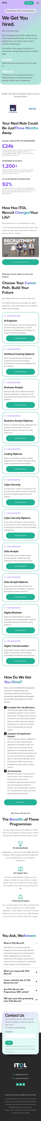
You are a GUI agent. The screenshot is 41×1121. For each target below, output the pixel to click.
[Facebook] (23, 1084)
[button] (20, 247)
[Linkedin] (20, 1084)
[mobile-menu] (37, 3)
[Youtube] (17, 1084)
